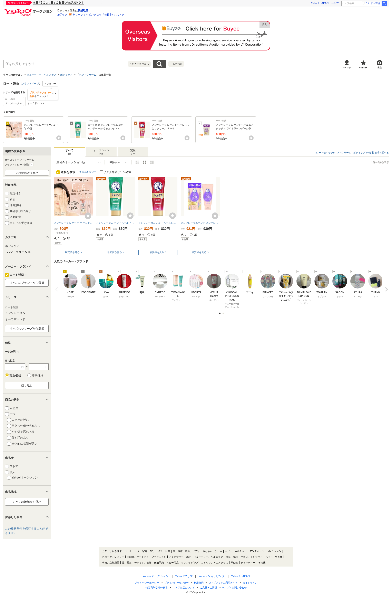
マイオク (347, 67)
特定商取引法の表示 (157, 587)
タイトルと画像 (137, 162)
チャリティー (248, 562)
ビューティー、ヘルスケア (41, 74)
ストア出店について (184, 587)
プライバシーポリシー (147, 582)
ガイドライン (250, 582)
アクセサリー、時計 (180, 557)
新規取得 (83, 10)
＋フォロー (50, 83)
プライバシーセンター (176, 582)
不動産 (234, 562)
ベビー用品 (172, 562)
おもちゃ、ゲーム (212, 551)
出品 (380, 67)
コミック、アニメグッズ (214, 562)
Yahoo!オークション (156, 576)
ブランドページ (30, 83)
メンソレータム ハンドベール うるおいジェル (115, 222)
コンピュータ (132, 551)
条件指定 (176, 64)
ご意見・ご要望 (208, 587)
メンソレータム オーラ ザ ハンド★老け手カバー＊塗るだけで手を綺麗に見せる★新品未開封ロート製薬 (73, 222)
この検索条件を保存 (27, 172)
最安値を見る (72, 252)
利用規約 (199, 582)
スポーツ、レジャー (113, 557)
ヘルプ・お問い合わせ (234, 587)
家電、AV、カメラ (152, 551)
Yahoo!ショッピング (211, 576)
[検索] (384, 3)
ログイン (62, 14)
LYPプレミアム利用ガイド (223, 582)
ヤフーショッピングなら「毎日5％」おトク (98, 14)
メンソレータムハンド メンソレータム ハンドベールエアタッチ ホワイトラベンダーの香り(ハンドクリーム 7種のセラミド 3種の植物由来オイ (200, 222)
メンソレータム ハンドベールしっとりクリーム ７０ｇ (157, 222)
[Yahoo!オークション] (29, 10)
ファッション (158, 557)
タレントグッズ (189, 562)
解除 (31, 164)
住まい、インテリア (252, 557)
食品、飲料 (232, 557)
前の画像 (57, 289)
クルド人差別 (372, 3)
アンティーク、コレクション (265, 551)
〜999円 (12, 351)
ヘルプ (335, 3)
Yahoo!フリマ (184, 576)
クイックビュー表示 (152, 162)
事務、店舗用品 (110, 562)
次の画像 (385, 289)
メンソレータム (15, 312)
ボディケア (66, 74)
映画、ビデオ (192, 551)
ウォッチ (363, 67)
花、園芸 (127, 562)
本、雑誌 (178, 551)
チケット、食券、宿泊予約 (149, 562)
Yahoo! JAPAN (320, 3)
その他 (261, 562)
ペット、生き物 (273, 557)
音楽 (167, 551)
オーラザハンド (15, 319)
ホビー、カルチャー (236, 551)
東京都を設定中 (87, 172)
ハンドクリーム (87, 74)
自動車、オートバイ (138, 557)
